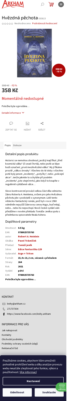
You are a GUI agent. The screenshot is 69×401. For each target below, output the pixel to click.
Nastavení (33, 381)
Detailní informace (11, 113)
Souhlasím (49, 392)
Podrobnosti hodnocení (44, 23)
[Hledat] (42, 4)
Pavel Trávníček (27, 241)
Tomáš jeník (25, 245)
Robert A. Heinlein (28, 236)
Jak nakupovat (9, 330)
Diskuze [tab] (17, 145)
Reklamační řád (10, 348)
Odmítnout (17, 392)
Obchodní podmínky (12, 339)
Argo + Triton (25, 253)
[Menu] (61, 4)
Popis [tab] (8, 145)
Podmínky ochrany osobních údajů (20, 344)
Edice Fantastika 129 (30, 249)
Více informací (28, 372)
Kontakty (6, 335)
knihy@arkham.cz (16, 304)
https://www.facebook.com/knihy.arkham (29, 314)
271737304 (12, 309)
